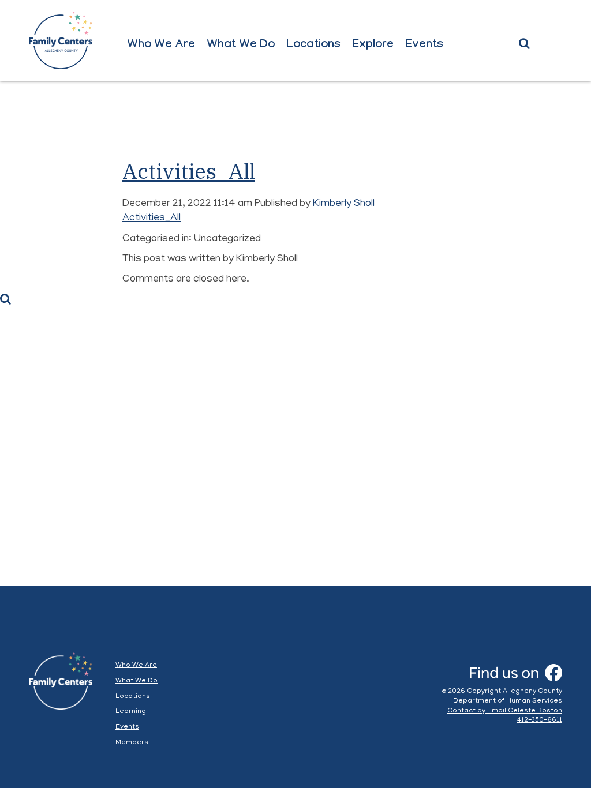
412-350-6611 (539, 720)
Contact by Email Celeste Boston (504, 711)
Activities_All (188, 171)
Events (424, 45)
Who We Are (161, 45)
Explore (373, 45)
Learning (130, 711)
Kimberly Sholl (344, 204)
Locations (313, 45)
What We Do (241, 45)
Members (131, 742)
